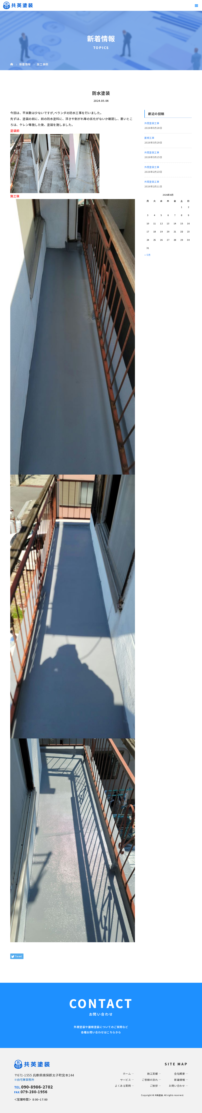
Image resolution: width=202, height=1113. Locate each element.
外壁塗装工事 (151, 123)
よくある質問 (123, 1086)
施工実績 (152, 1073)
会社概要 (179, 1073)
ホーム (127, 1073)
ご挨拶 (154, 1086)
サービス (125, 1080)
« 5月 (147, 254)
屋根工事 (149, 137)
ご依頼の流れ (150, 1080)
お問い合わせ (177, 1086)
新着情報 (179, 1080)
